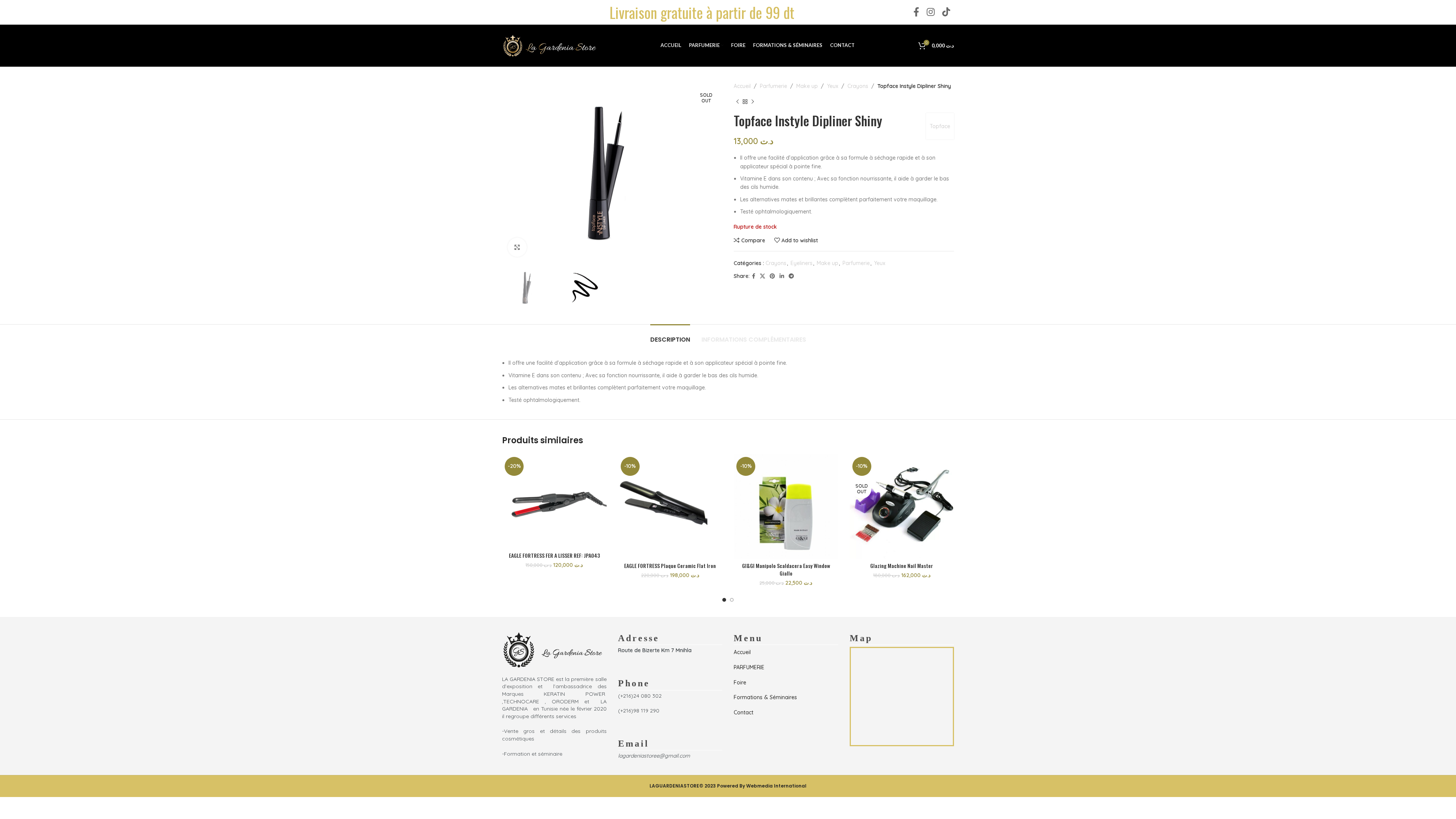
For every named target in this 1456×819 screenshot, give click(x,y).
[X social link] (762, 276)
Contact (743, 712)
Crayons (857, 86)
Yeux (832, 86)
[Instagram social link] (930, 12)
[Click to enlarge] (517, 247)
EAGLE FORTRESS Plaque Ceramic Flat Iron (670, 566)
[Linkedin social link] (781, 276)
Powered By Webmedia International (761, 786)
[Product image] (554, 501)
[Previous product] (737, 101)
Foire (740, 682)
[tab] (670, 335)
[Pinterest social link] (772, 276)
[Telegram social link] (791, 276)
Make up (807, 86)
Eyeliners (802, 263)
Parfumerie (773, 86)
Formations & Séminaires (765, 697)
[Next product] (752, 101)
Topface (940, 126)
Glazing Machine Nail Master (901, 566)
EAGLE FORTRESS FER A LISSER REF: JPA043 (554, 555)
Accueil (742, 86)
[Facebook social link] (916, 12)
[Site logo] (549, 45)
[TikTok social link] (946, 12)
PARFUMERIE (749, 667)
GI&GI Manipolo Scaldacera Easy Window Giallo (786, 569)
